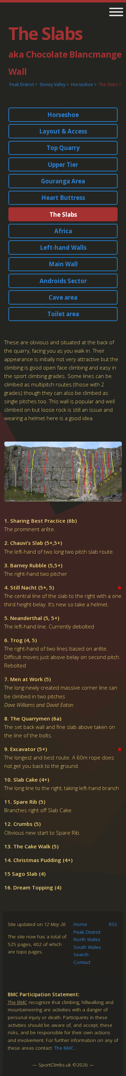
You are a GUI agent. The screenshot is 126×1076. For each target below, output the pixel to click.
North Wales (87, 939)
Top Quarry (63, 148)
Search (81, 954)
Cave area (63, 297)
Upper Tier (63, 165)
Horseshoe (82, 84)
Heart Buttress (63, 198)
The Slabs (108, 84)
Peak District (21, 84)
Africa (63, 231)
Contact (82, 962)
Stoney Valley (52, 84)
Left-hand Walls (63, 247)
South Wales (87, 947)
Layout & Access (63, 131)
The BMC (64, 1048)
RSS (113, 924)
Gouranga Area (63, 181)
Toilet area (63, 314)
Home (80, 924)
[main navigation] (113, 12)
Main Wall (63, 264)
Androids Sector (63, 281)
